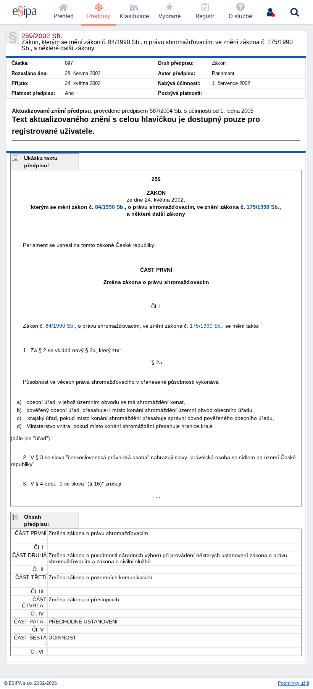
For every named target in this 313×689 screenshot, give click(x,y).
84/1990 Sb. (110, 207)
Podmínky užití (293, 683)
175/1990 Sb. (263, 207)
